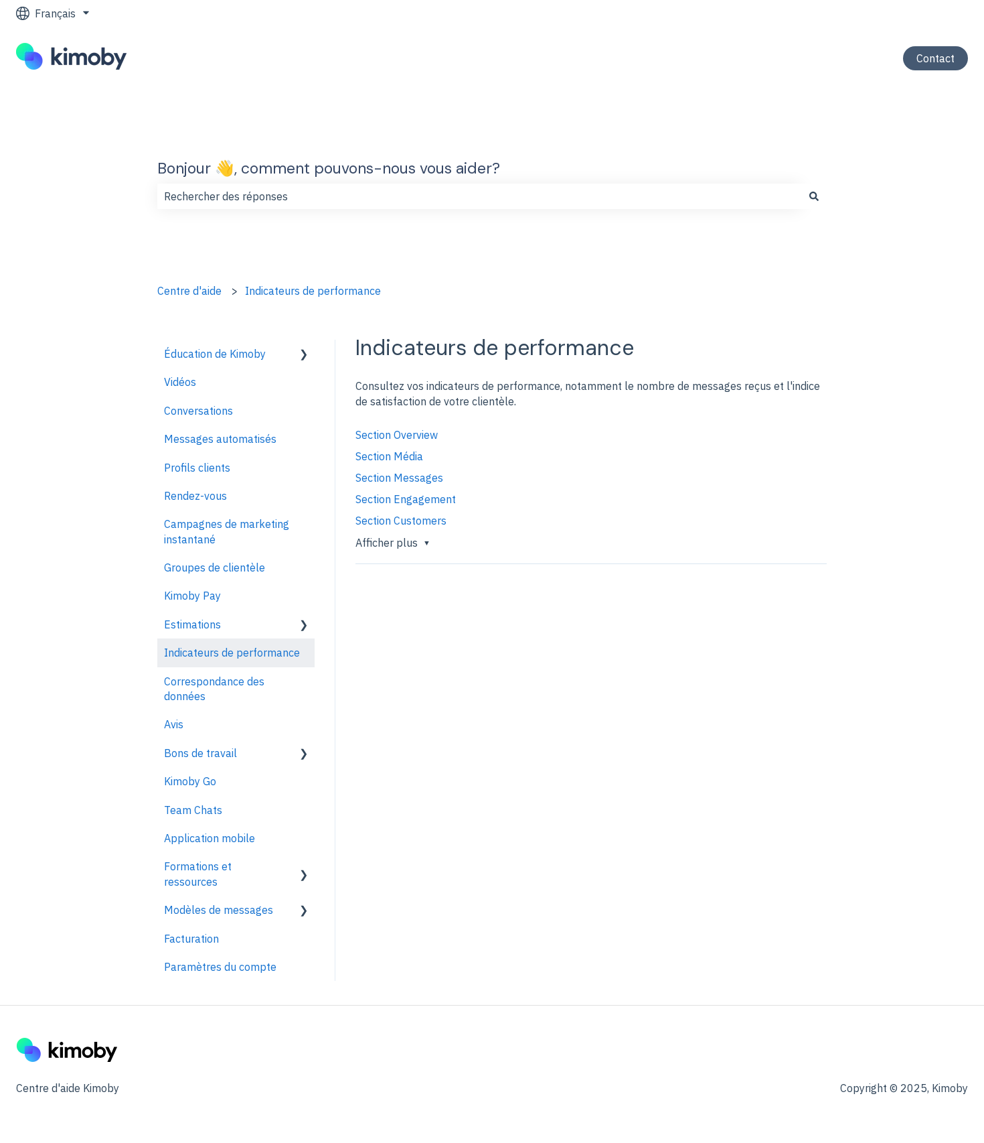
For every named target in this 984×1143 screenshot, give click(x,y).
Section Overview (396, 435)
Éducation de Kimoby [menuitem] (215, 353)
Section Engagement (405, 499)
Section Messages (399, 477)
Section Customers (400, 520)
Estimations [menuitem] (192, 624)
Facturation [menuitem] (191, 938)
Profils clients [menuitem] (197, 467)
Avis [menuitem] (173, 724)
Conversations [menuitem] (198, 410)
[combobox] (479, 196)
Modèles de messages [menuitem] (218, 910)
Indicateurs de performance (313, 290)
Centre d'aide (189, 290)
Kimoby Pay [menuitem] (192, 595)
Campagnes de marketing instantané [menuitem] (226, 531)
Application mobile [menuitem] (209, 838)
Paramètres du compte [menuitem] (220, 966)
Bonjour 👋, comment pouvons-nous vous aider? (328, 168)
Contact (935, 58)
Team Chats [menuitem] (193, 810)
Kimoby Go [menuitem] (190, 781)
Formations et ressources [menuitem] (198, 874)
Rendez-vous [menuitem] (195, 495)
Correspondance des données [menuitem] (214, 689)
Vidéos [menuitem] (180, 382)
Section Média (389, 456)
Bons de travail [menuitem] (200, 753)
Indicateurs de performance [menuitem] (232, 652)
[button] (304, 354)
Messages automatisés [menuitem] (220, 439)
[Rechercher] (814, 196)
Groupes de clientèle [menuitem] (214, 567)
